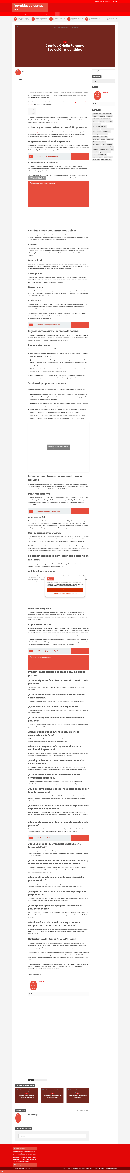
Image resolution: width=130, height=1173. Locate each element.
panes (47, 14)
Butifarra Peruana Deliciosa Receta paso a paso (93, 19)
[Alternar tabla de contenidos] (32, 113)
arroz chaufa (109, 121)
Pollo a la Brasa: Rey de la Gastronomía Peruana (26, 1096)
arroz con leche (96, 123)
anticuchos (101, 121)
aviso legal (74, 593)
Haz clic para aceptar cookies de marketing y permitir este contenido (58, 447)
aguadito (95, 116)
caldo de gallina (96, 134)
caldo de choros (106, 131)
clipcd (32, 1168)
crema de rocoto (96, 144)
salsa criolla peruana (97, 157)
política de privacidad (66, 593)
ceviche (103, 139)
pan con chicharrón (104, 149)
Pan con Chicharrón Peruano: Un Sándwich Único (40, 19)
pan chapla (95, 149)
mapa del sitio (89, 1168)
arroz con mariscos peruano (99, 126)
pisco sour (102, 152)
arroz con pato (96, 129)
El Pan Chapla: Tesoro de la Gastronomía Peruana (57, 19)
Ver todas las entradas (82, 1110)
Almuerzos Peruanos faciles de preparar (78, 1096)
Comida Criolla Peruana (40, 1080)
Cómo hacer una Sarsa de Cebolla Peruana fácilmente (22, 19)
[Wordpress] (29, 994)
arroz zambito (104, 129)
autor (64, 1168)
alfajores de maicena (105, 118)
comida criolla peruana (36, 132)
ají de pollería (96, 118)
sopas (25, 14)
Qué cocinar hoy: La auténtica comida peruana (52, 1096)
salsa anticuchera (102, 154)
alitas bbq (95, 121)
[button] (82, 579)
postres (42, 14)
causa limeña (104, 136)
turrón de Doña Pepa (106, 159)
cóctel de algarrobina (107, 144)
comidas (31, 14)
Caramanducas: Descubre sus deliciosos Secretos (76, 19)
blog (57, 14)
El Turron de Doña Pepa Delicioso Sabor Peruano (111, 19)
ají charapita (102, 116)
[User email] (31, 994)
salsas (14, 14)
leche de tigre (102, 146)
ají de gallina (109, 116)
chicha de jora (110, 139)
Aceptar (65, 590)
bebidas (37, 14)
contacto (69, 1168)
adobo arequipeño (97, 113)
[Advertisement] (58, 80)
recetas (52, 14)
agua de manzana (107, 113)
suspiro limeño (96, 159)
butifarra (99, 131)
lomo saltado (110, 146)
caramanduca (96, 136)
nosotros (75, 1168)
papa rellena (96, 152)
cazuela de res (96, 139)
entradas (20, 14)
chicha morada (96, 141)
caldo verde (104, 134)
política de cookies (58, 593)
